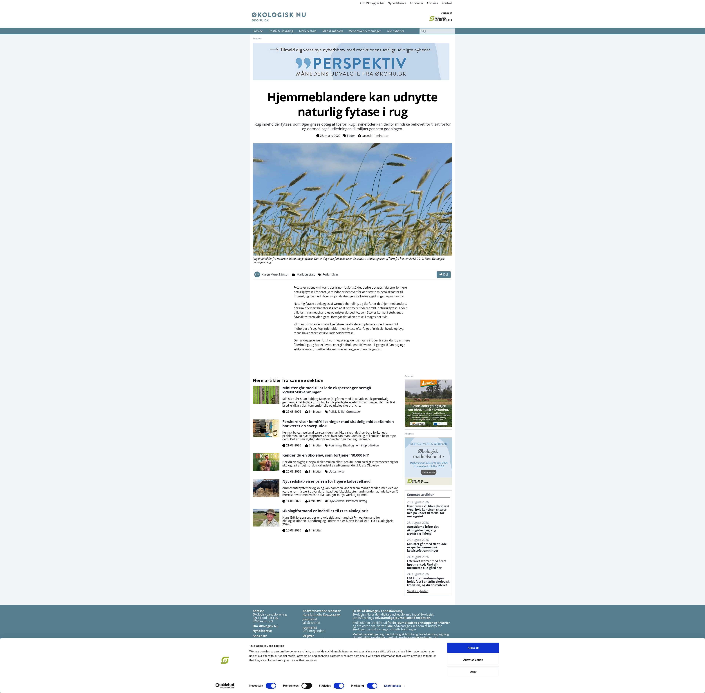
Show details (392, 685)
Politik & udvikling (281, 31)
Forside (258, 31)
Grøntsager (353, 411)
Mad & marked (332, 31)
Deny (473, 671)
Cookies (432, 3)
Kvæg (363, 501)
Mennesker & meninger (365, 31)
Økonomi (352, 501)
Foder (351, 135)
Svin (335, 274)
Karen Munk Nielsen (275, 274)
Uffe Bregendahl (314, 631)
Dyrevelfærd (337, 501)
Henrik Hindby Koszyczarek (321, 614)
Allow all (473, 647)
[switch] (306, 686)
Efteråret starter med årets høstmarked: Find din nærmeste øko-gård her (426, 564)
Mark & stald (308, 31)
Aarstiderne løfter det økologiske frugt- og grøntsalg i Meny (423, 530)
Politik (333, 411)
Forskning (335, 445)
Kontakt (447, 3)
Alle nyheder (395, 31)
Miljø (341, 411)
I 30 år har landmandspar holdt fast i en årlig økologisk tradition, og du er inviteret (428, 582)
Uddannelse (337, 471)
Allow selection (473, 659)
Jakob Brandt (311, 623)
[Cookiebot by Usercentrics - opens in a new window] (225, 686)
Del (445, 274)
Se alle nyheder (417, 591)
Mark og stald (306, 274)
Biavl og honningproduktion (361, 445)
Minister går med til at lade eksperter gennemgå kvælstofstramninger (427, 547)
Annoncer (416, 3)
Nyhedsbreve (397, 3)
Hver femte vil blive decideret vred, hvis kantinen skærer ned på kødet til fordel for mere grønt (428, 511)
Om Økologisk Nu (372, 3)
